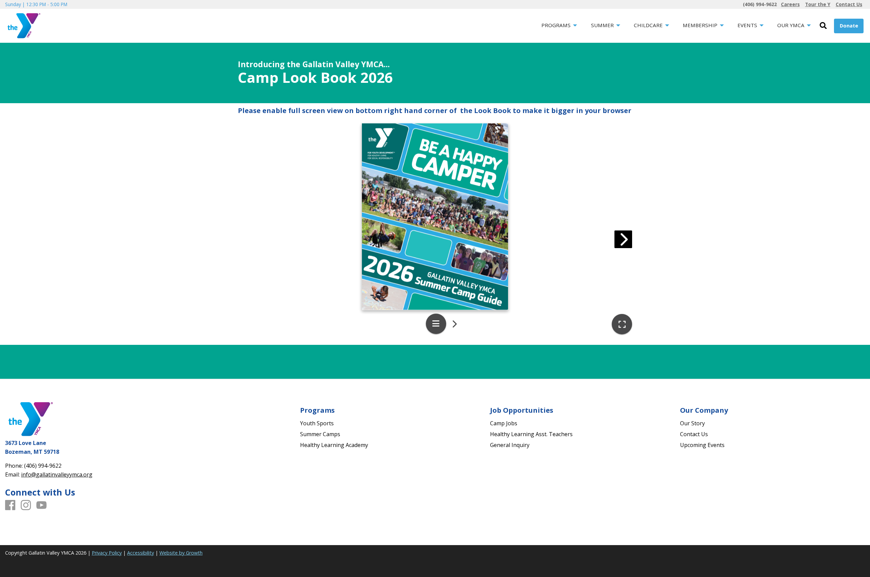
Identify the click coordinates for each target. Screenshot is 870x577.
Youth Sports (317, 423)
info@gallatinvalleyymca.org (56, 474)
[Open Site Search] (823, 26)
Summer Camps (320, 434)
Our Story (692, 423)
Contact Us (694, 434)
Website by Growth (181, 553)
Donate (849, 25)
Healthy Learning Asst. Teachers (531, 434)
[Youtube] (41, 505)
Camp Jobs (503, 423)
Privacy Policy (107, 553)
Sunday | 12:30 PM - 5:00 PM (36, 4)
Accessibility (140, 553)
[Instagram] (26, 505)
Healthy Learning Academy (334, 445)
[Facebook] (10, 505)
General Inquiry (509, 445)
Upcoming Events (702, 445)
